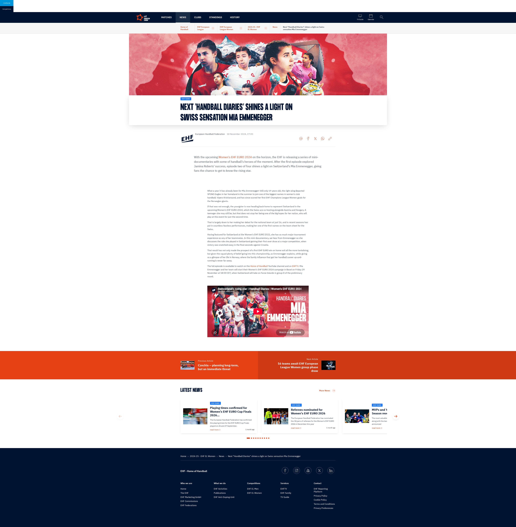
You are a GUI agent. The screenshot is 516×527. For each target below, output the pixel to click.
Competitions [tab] (7, 9)
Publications (220, 493)
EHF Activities (220, 488)
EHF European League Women (226, 28)
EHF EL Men (253, 488)
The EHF (184, 493)
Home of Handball (184, 28)
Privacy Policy (320, 495)
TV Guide (284, 497)
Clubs (197, 17)
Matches (166, 17)
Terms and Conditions (324, 504)
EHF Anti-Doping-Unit (224, 497)
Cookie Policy (320, 499)
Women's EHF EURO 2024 (235, 157)
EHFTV (295, 266)
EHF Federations (188, 505)
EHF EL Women (254, 493)
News (183, 17)
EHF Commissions (189, 501)
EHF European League (203, 28)
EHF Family (285, 493)
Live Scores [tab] (6, 3)
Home (183, 456)
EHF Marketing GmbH (190, 497)
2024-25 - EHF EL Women (254, 28)
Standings (215, 17)
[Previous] (120, 416)
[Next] (395, 416)
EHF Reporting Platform (321, 490)
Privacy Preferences (323, 508)
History (235, 17)
